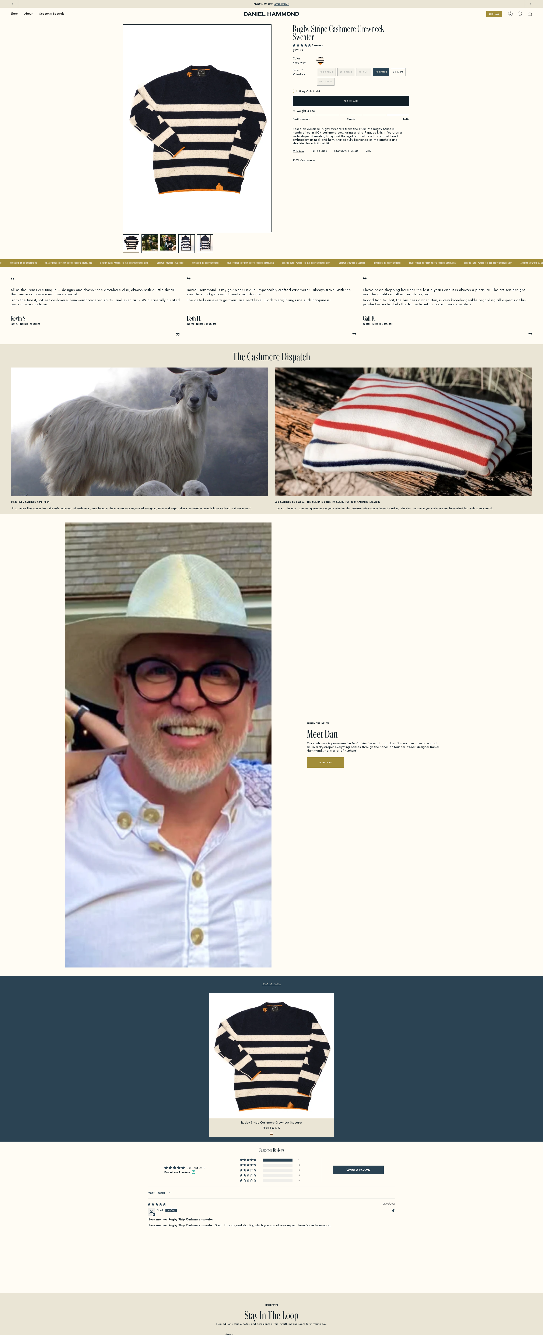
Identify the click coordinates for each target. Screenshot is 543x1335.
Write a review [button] (358, 1170)
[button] (14, 14)
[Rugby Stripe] (271, 1133)
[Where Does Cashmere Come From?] (139, 432)
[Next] (530, 4)
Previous (123, 128)
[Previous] (12, 4)
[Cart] (530, 13)
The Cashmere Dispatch (271, 356)
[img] (157, 1204)
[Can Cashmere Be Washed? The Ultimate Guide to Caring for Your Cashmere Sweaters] (403, 432)
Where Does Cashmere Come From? (30, 502)
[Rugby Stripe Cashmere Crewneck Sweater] (271, 1055)
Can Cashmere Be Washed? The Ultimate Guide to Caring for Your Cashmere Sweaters (327, 502)
